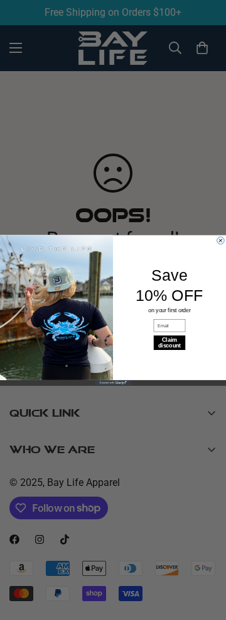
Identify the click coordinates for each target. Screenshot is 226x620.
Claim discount (169, 342)
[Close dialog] (221, 240)
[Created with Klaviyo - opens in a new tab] (113, 382)
